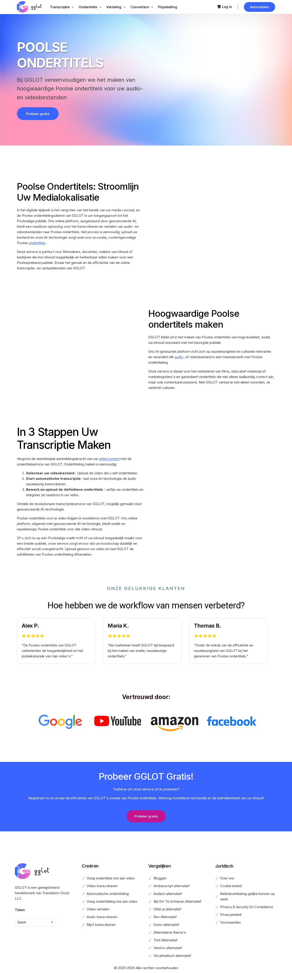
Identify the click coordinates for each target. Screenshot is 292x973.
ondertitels (37, 243)
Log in (227, 7)
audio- (180, 357)
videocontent (109, 459)
